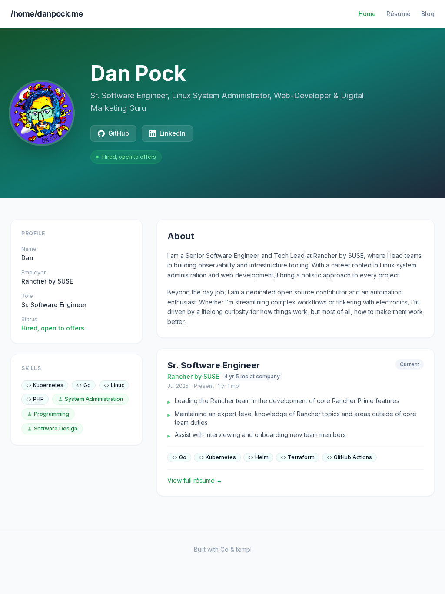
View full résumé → (194, 480)
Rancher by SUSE (47, 281)
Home (367, 13)
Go (87, 385)
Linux (117, 385)
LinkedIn (172, 133)
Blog (428, 13)
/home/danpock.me (46, 13)
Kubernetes (48, 385)
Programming (51, 413)
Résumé (398, 13)
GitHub (118, 133)
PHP (38, 399)
